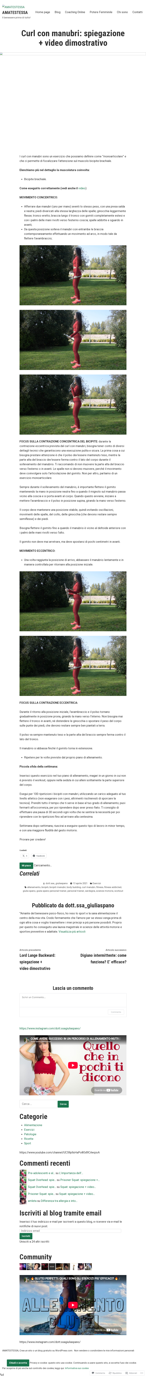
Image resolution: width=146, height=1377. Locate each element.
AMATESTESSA (15, 12)
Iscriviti (26, 1236)
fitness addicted (112, 887)
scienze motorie (104, 891)
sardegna (90, 891)
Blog (57, 12)
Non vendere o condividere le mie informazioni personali (104, 1350)
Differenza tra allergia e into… (59, 1201)
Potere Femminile (101, 12)
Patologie (30, 1134)
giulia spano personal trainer (51, 891)
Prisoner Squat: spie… (41, 1194)
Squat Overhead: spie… (42, 1180)
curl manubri (88, 887)
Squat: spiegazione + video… (78, 1187)
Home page (42, 12)
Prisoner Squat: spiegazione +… (80, 1180)
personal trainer (75, 891)
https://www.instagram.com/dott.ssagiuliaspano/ (50, 1028)
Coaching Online (75, 12)
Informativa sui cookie (77, 1368)
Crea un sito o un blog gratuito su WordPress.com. (46, 1350)
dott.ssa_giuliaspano (57, 883)
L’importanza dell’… (71, 1173)
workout (118, 891)
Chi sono (122, 12)
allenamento (33, 887)
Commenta (116, 1012)
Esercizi (97, 883)
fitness (99, 887)
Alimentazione (33, 1125)
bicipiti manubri (57, 887)
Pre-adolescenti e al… (41, 1173)
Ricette (28, 1138)
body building (74, 887)
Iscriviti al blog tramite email (61, 1213)
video (81, 188)
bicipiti (44, 887)
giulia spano (29, 891)
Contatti (137, 12)
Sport (27, 1143)
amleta (32, 1201)
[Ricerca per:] (39, 1104)
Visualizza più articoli (72, 931)
